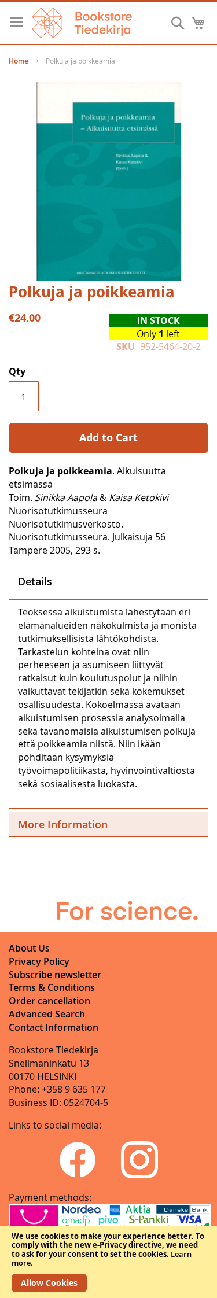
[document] (108, 1262)
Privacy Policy (39, 961)
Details (35, 581)
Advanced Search (47, 1014)
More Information (63, 824)
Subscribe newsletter (55, 974)
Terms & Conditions (52, 987)
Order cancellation (49, 1000)
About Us (29, 948)
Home (18, 61)
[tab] (108, 582)
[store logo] (82, 23)
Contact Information (53, 1027)
